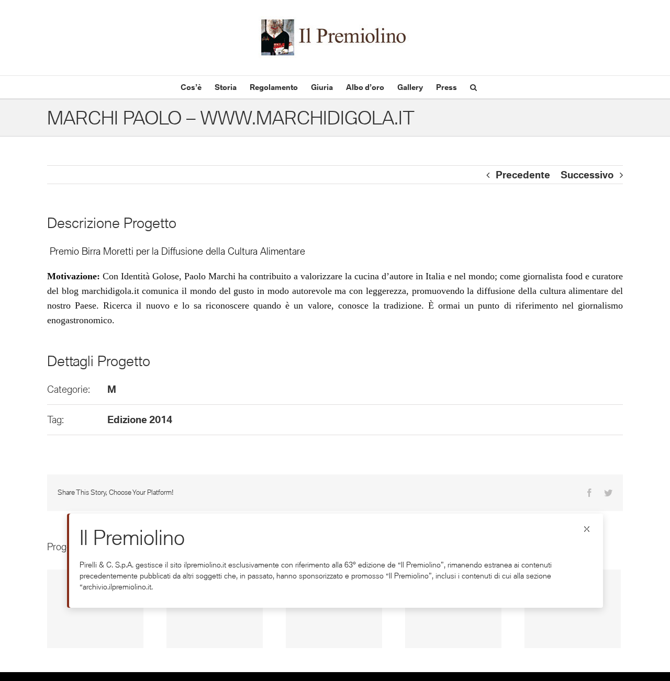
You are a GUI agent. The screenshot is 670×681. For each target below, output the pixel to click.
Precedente (523, 174)
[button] (473, 87)
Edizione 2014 (139, 419)
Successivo (587, 174)
